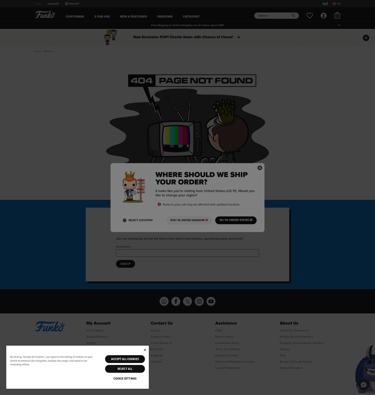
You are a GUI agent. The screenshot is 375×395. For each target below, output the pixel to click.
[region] (77, 367)
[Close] (145, 350)
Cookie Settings (125, 379)
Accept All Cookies (125, 359)
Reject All (125, 369)
